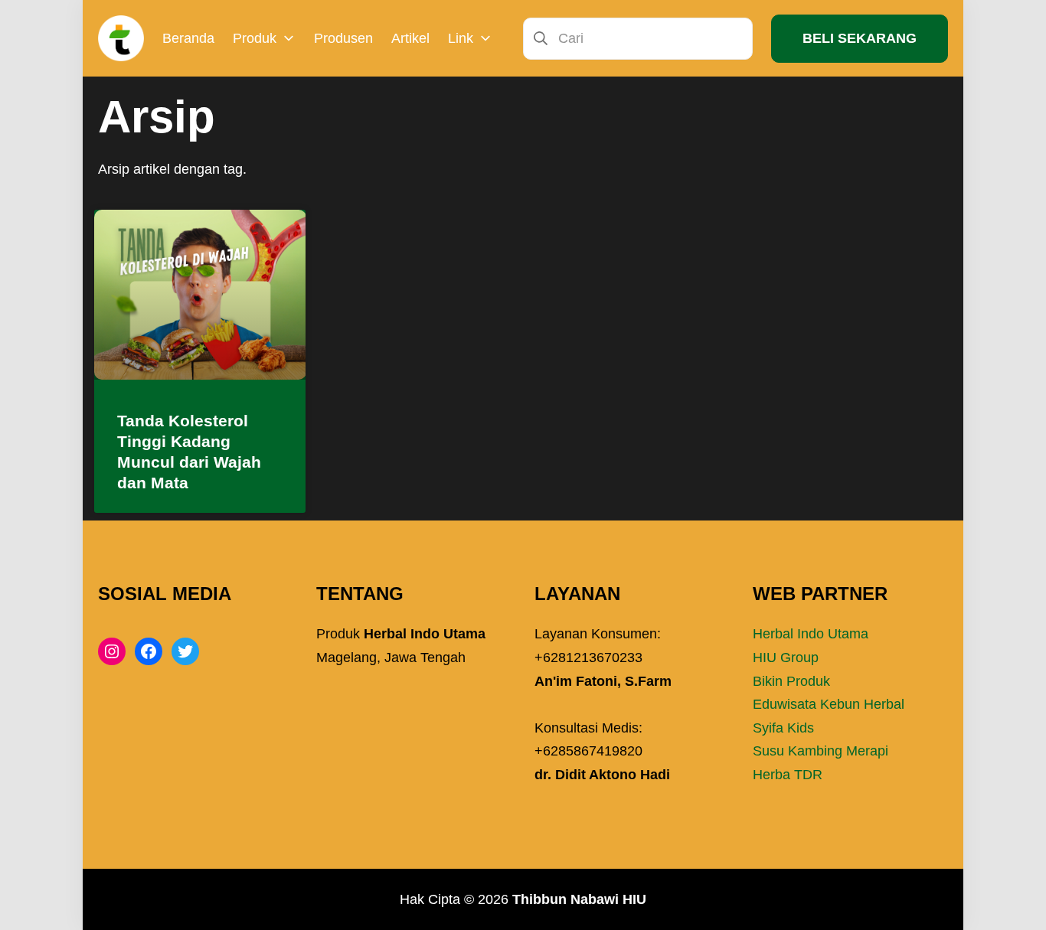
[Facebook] (148, 651)
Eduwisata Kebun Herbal (828, 704)
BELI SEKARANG (859, 38)
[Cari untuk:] (638, 37)
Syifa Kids (783, 728)
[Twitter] (185, 651)
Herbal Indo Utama (810, 633)
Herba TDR (787, 774)
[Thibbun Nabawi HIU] (121, 38)
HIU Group (786, 657)
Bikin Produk (791, 681)
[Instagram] (112, 651)
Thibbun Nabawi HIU (579, 899)
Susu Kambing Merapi (820, 751)
